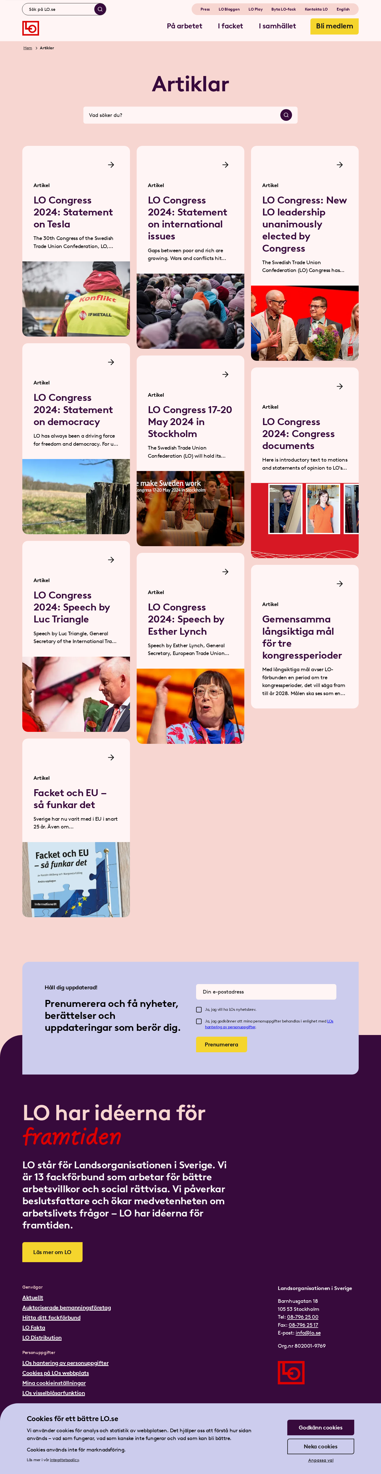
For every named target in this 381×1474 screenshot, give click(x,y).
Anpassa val (321, 1460)
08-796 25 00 (302, 1317)
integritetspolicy (64, 1460)
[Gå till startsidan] (30, 28)
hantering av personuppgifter (230, 1027)
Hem (27, 48)
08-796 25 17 (303, 1325)
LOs (330, 1021)
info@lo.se (308, 1333)
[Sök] (100, 9)
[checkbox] (199, 1009)
